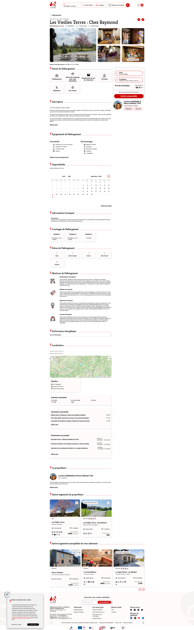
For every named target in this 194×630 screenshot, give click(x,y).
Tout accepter (33, 624)
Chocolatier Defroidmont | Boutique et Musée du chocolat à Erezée (70, 421)
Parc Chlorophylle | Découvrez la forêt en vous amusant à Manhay (70, 418)
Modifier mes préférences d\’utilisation (51, 622)
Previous (53, 509)
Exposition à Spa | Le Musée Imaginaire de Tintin (65, 439)
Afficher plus (54, 125)
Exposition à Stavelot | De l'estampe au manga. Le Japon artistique (70, 443)
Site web (138, 109)
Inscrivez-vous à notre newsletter (97, 597)
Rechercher (128, 5)
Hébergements (56, 15)
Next (76, 509)
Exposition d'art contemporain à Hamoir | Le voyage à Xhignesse (69, 448)
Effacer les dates (106, 206)
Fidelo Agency (143, 623)
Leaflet (96, 377)
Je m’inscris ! (104, 602)
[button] (81, 365)
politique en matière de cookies (21, 617)
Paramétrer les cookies (16, 624)
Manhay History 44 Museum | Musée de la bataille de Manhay (68, 415)
